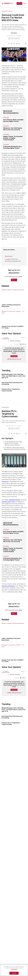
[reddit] (16, 43)
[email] (19, 43)
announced (5, 481)
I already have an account (14, 359)
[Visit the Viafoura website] (23, 344)
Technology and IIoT (7, 11)
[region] (14, 341)
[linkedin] (11, 43)
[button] (3, 3)
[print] (25, 43)
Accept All (14, 973)
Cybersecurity (5, 407)
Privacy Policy (14, 969)
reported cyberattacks (8, 586)
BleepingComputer (14, 499)
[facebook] (9, 43)
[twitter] (14, 43)
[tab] (6, 338)
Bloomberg (14, 33)
